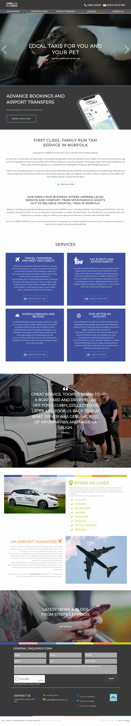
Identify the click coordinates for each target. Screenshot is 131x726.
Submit (111, 678)
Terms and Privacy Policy (51, 721)
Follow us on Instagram (88, 706)
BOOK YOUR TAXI (116, 5)
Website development (109, 721)
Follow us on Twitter (87, 701)
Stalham (80, 499)
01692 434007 (94, 5)
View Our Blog (65, 626)
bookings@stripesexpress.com (57, 700)
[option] (65, 422)
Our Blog (91, 11)
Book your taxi (21, 119)
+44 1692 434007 (52, 695)
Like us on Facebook (87, 697)
